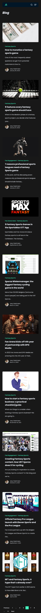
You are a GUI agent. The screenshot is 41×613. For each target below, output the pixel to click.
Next (12, 611)
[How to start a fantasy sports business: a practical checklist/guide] (20, 381)
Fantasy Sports (10, 46)
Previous (6, 608)
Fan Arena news (10, 221)
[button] (35, 5)
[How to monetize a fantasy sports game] (20, 32)
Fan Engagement (11, 161)
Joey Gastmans (15, 69)
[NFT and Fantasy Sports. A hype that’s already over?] (20, 562)
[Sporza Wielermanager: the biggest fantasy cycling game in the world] (20, 264)
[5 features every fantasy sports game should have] (20, 89)
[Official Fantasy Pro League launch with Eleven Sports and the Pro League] (20, 501)
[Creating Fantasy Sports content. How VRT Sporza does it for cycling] (20, 441)
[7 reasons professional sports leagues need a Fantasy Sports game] (20, 146)
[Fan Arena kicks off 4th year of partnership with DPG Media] (20, 324)
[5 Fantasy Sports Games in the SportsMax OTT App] (20, 207)
